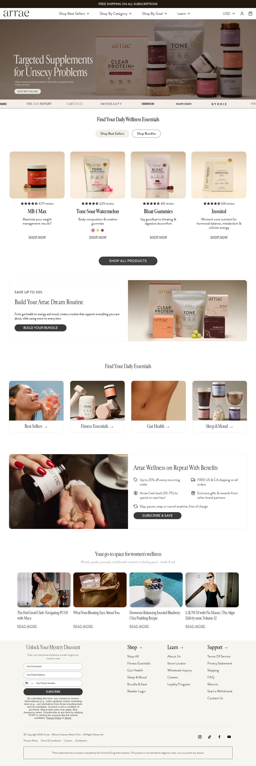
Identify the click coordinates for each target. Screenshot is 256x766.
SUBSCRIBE (53, 692)
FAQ (210, 677)
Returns (212, 684)
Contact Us (215, 698)
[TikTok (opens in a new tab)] (209, 737)
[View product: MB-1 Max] (37, 175)
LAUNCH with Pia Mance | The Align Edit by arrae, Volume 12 (210, 615)
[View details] (128, 59)
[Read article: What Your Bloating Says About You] (100, 589)
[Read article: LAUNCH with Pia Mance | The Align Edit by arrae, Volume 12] (212, 589)
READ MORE (27, 626)
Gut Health (135, 670)
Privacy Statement (219, 663)
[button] (33, 103)
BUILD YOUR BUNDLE (40, 327)
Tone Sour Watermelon (97, 211)
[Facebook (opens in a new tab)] (219, 737)
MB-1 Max (37, 211)
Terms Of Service (218, 656)
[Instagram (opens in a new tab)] (199, 737)
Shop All (133, 656)
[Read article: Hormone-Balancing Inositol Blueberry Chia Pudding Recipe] (156, 589)
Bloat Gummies (158, 211)
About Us (174, 656)
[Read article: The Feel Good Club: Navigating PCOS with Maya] (44, 589)
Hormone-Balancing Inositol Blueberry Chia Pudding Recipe (154, 615)
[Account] (242, 13)
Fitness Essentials (138, 663)
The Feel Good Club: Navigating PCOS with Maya (42, 615)
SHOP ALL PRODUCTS (128, 260)
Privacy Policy (53, 718)
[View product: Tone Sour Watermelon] (97, 175)
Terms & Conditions (51, 740)
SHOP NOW (37, 237)
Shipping (213, 670)
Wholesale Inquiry (179, 670)
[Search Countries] (29, 683)
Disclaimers (81, 740)
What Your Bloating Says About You (96, 612)
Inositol (219, 211)
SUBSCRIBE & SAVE (157, 515)
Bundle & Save (137, 684)
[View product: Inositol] (218, 175)
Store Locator (176, 663)
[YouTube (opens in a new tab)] (229, 737)
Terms (67, 718)
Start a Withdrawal (219, 691)
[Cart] (250, 13)
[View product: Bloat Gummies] (158, 175)
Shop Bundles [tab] (146, 133)
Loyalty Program (178, 684)
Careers (172, 677)
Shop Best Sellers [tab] (112, 133)
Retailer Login (136, 691)
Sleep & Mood (137, 677)
